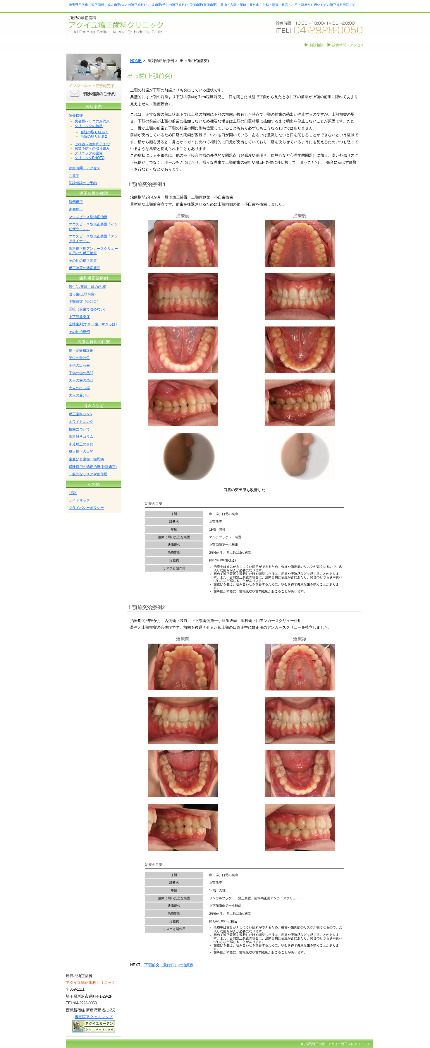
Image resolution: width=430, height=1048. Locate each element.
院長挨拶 (76, 115)
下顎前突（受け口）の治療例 (169, 965)
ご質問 (74, 176)
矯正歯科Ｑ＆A (80, 414)
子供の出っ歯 (79, 365)
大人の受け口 (79, 395)
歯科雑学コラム (81, 437)
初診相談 (316, 45)
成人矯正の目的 (81, 451)
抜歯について (79, 429)
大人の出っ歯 (79, 388)
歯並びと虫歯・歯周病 (86, 459)
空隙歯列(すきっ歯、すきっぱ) (93, 324)
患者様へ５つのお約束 (92, 121)
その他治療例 (79, 332)
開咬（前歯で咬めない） (88, 309)
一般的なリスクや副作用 (88, 474)
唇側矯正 (76, 202)
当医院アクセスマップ (94, 1017)
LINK (73, 493)
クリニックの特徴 (89, 126)
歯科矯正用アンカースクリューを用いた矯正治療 (93, 251)
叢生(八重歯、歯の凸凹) (87, 287)
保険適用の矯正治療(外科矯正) (93, 467)
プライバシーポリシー (86, 508)
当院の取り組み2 (93, 136)
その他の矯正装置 (83, 261)
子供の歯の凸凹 (81, 373)
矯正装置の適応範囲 (84, 268)
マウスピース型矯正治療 (88, 217)
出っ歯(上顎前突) (82, 294)
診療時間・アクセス (348, 45)
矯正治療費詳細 (81, 350)
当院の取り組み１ (94, 132)
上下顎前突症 (79, 317)
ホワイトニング (81, 422)
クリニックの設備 (89, 153)
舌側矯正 (76, 209)
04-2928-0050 (85, 1003)
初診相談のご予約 (99, 93)
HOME (136, 61)
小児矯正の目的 (81, 444)
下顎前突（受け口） (84, 302)
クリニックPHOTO (89, 158)
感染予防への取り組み (92, 148)
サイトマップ (79, 500)
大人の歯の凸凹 (81, 380)
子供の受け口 (79, 358)
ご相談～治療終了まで (92, 144)
